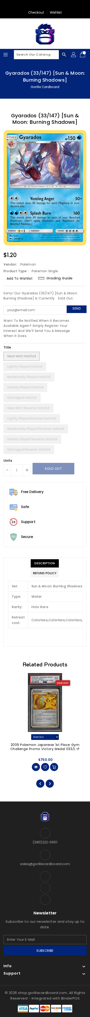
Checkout (36, 12)
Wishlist (56, 12)
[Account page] (73, 54)
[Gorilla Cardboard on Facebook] (36, 5)
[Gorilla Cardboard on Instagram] (53, 5)
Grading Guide (59, 278)
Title (7, 347)
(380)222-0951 (45, 842)
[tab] (45, 563)
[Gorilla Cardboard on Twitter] (45, 5)
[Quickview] (36, 767)
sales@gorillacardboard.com (45, 863)
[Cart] (83, 54)
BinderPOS (70, 998)
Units (7, 460)
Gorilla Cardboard (45, 87)
